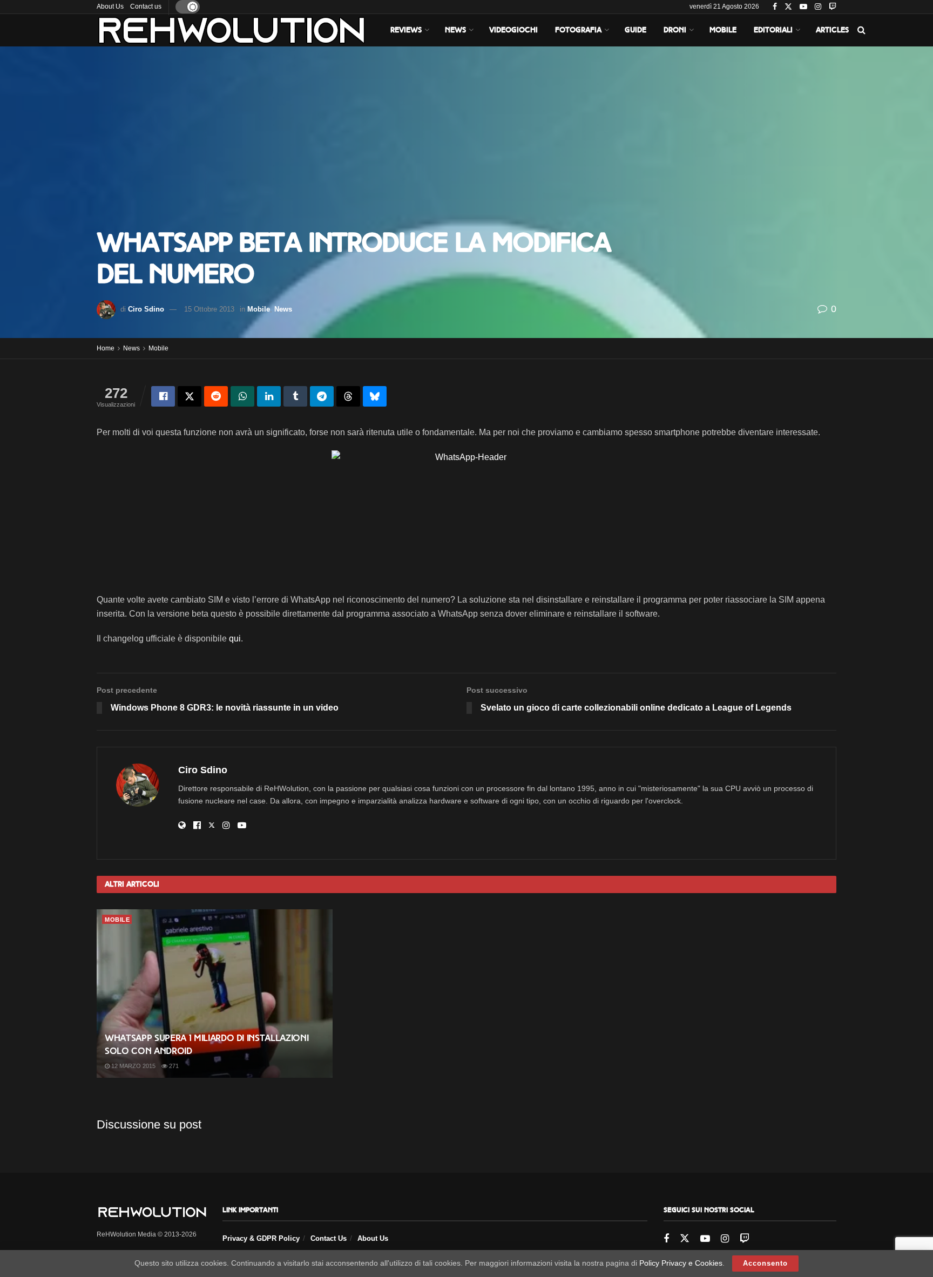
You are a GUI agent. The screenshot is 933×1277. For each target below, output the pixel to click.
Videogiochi (513, 30)
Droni (675, 30)
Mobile (722, 30)
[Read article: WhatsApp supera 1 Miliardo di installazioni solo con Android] (215, 993)
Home (105, 348)
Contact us (145, 6)
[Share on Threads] (348, 396)
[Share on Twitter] (189, 396)
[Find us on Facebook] (775, 7)
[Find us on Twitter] (788, 7)
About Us (110, 6)
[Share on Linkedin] (269, 396)
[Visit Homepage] (232, 30)
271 (173, 1066)
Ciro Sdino (146, 309)
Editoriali (773, 30)
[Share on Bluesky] (375, 396)
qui (235, 638)
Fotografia (578, 30)
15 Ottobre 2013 (209, 309)
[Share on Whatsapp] (242, 396)
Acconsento (765, 1263)
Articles (832, 30)
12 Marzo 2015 (133, 1066)
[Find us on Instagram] (818, 7)
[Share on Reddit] (216, 396)
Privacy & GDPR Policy (261, 1238)
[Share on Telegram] (322, 396)
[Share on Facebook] (163, 396)
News (455, 30)
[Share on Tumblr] (295, 396)
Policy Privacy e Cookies (680, 1263)
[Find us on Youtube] (803, 7)
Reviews (406, 30)
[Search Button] (861, 30)
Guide (635, 30)
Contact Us (328, 1238)
